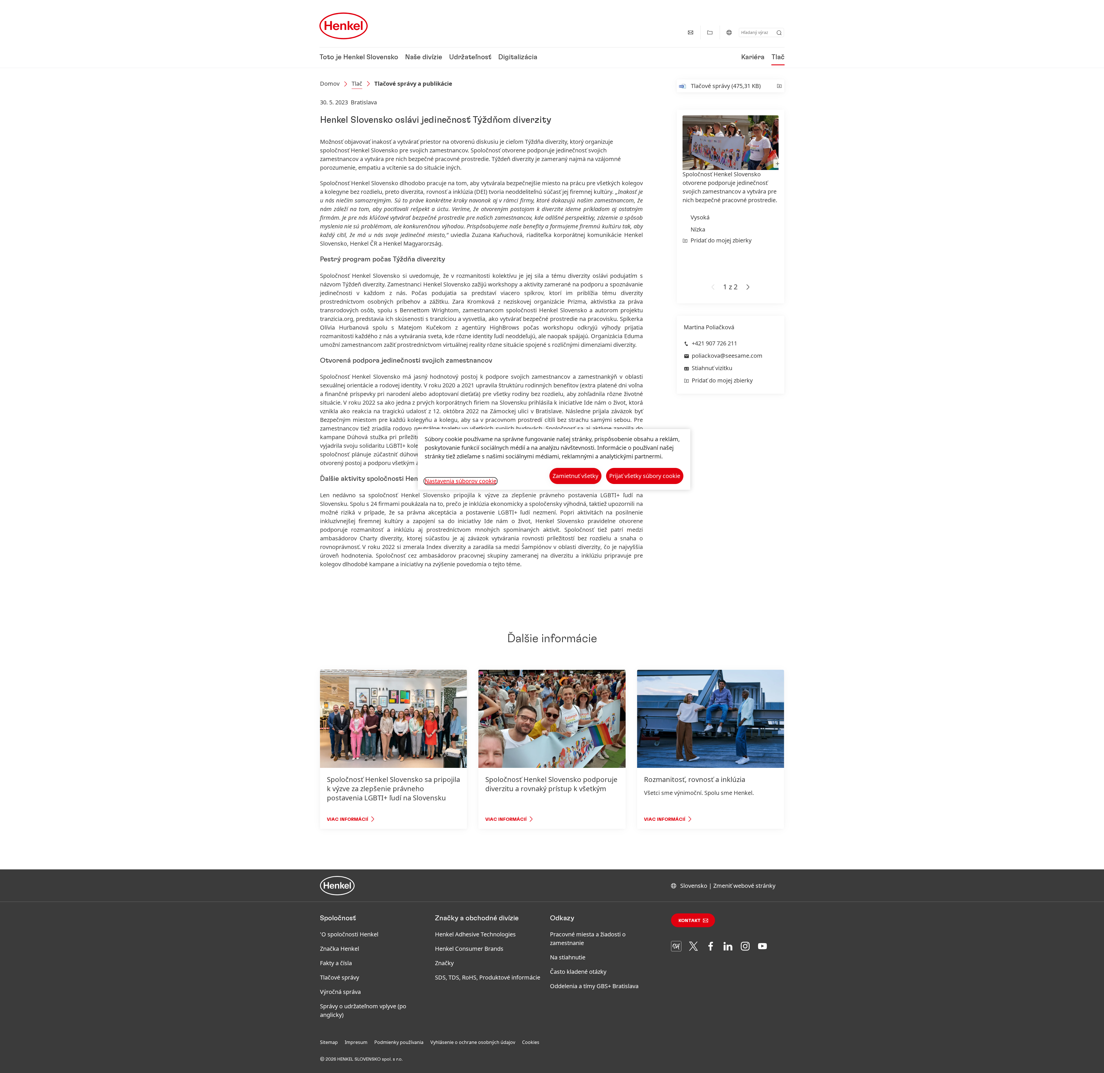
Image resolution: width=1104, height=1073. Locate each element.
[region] (554, 459)
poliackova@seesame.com (727, 355)
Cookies (530, 1042)
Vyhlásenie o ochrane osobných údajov (472, 1042)
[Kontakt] (690, 32)
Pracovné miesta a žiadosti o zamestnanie (588, 938)
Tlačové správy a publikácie (413, 83)
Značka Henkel (339, 948)
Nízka (698, 229)
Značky (444, 963)
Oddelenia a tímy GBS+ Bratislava (594, 986)
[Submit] (779, 32)
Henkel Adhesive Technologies (475, 934)
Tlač (778, 57)
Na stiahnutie (567, 957)
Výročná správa (340, 992)
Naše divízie (423, 57)
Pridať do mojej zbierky (721, 240)
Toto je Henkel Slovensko (358, 57)
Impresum (356, 1042)
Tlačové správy (339, 977)
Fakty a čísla (336, 963)
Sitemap (329, 1042)
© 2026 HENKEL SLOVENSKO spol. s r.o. (361, 1059)
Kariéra (752, 57)
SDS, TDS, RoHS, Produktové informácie (487, 977)
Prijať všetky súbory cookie (644, 476)
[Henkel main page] (343, 26)
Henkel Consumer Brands (469, 948)
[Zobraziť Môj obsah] (710, 32)
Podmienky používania (398, 1042)
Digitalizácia (517, 57)
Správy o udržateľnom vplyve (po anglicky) (363, 1010)
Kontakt (689, 920)
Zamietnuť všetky (575, 476)
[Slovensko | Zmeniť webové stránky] (729, 32)
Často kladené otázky (578, 972)
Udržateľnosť (470, 57)
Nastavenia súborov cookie (461, 481)
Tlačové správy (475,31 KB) (726, 86)
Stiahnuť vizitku (712, 368)
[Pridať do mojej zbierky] (779, 85)
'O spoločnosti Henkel (349, 934)
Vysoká (700, 217)
